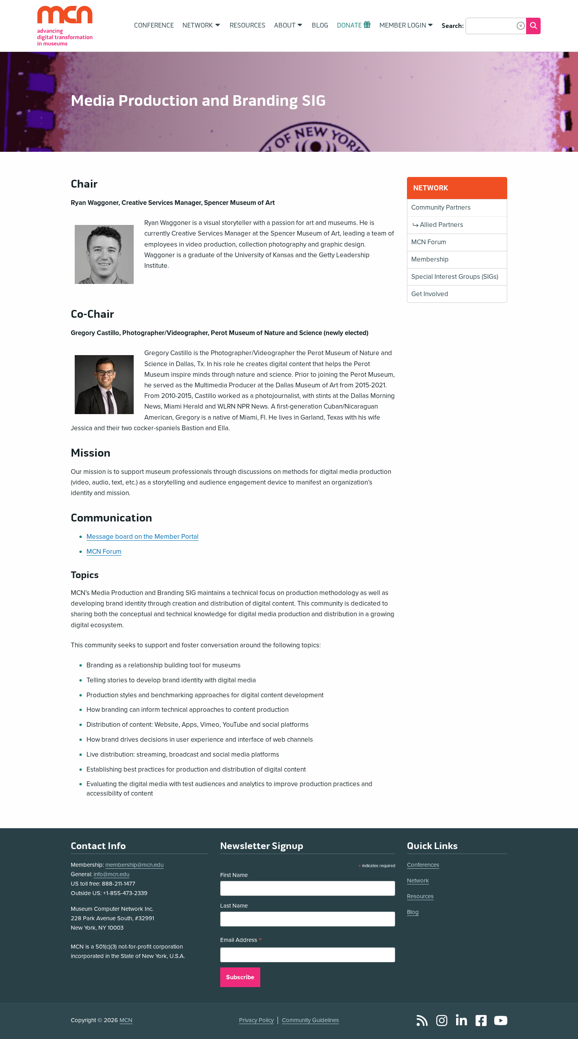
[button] (521, 26)
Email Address (241, 941)
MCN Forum (104, 551)
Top (560, 1024)
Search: (453, 26)
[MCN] (64, 26)
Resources (420, 896)
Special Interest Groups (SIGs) (454, 277)
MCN (126, 1020)
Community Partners (441, 207)
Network (418, 880)
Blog (413, 912)
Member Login (402, 25)
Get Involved (429, 294)
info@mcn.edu (111, 874)
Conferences (423, 864)
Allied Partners (441, 225)
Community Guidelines (310, 1020)
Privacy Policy (256, 1020)
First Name (234, 875)
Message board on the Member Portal (143, 536)
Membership (430, 259)
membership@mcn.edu (134, 864)
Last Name (234, 905)
